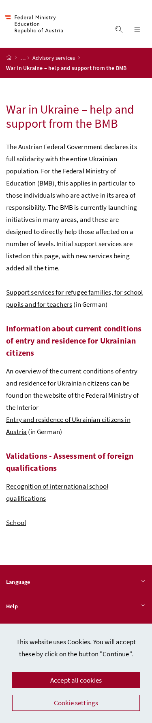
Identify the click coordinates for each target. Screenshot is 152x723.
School (16, 522)
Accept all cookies (76, 680)
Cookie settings (76, 702)
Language (18, 582)
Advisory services (54, 57)
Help (12, 606)
